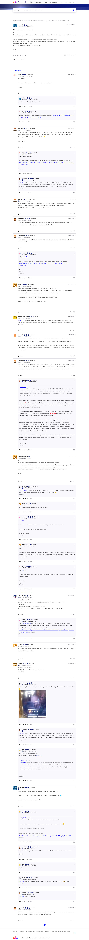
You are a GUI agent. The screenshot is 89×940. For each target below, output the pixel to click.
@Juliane (21, 182)
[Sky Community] (21, 2)
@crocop (20, 320)
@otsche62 (24, 257)
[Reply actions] (74, 98)
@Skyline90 (23, 818)
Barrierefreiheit (29, 931)
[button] (19, 106)
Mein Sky (15, 931)
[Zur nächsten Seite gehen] (49, 925)
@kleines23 (21, 733)
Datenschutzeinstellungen (60, 931)
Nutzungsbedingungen (38, 931)
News (45, 2)
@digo (20, 851)
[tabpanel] (44, 499)
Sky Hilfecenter (21, 931)
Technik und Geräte (38, 20)
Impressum (15, 934)
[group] (64, 55)
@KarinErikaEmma (23, 490)
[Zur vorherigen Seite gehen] (42, 925)
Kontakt (68, 931)
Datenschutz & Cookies (49, 931)
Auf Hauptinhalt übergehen (7, 1)
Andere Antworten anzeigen (24, 592)
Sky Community (17, 20)
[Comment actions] (75, 74)
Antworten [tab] (17, 70)
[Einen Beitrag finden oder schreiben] (73, 10)
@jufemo (22, 520)
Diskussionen (53, 2)
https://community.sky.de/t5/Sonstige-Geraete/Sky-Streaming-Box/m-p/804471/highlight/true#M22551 (45, 836)
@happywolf (23, 760)
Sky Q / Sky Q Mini (49, 20)
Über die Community (36, 2)
